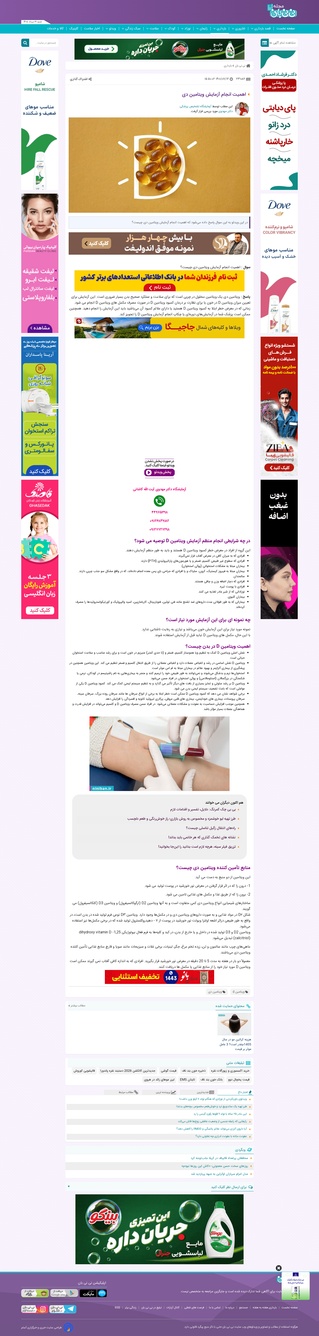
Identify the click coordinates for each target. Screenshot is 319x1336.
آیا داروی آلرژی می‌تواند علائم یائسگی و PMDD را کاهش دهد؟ (211, 1129)
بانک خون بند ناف (212, 1079)
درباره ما (229, 1307)
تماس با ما (214, 1307)
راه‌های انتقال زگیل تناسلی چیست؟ (211, 828)
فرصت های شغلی (194, 1307)
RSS (117, 1307)
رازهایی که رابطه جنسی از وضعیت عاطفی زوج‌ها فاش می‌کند (212, 1121)
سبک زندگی (133, 28)
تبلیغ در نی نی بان (151, 1307)
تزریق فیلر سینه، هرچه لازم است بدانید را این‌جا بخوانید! (197, 847)
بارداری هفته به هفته (265, 1307)
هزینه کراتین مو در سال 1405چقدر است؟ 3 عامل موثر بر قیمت (235, 1044)
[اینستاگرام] (34, 1312)
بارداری (221, 28)
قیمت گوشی (168, 1070)
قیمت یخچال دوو (238, 1079)
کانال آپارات (173, 1307)
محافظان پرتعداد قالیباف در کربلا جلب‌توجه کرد (219, 1158)
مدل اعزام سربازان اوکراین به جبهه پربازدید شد (219, 1174)
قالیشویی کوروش (84, 1070)
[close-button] (278, 1268)
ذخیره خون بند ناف (194, 1070)
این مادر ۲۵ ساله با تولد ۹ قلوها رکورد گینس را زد (220, 1114)
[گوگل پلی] (64, 1293)
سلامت (154, 28)
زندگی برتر (130, 1307)
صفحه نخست (285, 28)
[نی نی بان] (282, 10)
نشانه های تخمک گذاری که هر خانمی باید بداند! (202, 837)
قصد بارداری (262, 28)
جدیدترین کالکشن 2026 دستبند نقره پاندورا (127, 1070)
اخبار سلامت (92, 28)
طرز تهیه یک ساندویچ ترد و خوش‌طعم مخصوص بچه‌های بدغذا (211, 1106)
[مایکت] (93, 1293)
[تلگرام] (62, 1312)
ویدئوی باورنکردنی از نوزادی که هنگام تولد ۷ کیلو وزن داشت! (213, 1099)
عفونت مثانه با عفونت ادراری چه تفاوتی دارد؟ (221, 1136)
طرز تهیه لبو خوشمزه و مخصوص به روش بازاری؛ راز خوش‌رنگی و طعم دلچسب (181, 819)
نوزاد (187, 28)
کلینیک (73, 28)
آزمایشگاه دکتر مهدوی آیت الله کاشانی (159, 489)
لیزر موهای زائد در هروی (159, 1079)
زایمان (204, 28)
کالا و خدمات (55, 28)
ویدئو (112, 28)
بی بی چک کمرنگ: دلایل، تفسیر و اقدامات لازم (203, 809)
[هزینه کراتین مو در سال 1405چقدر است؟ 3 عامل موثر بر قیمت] (234, 1024)
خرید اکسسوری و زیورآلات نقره (230, 1070)
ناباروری (240, 28)
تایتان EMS (187, 1079)
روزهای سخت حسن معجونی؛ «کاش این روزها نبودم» (214, 1166)
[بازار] (35, 1293)
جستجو (243, 1307)
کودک (171, 28)
